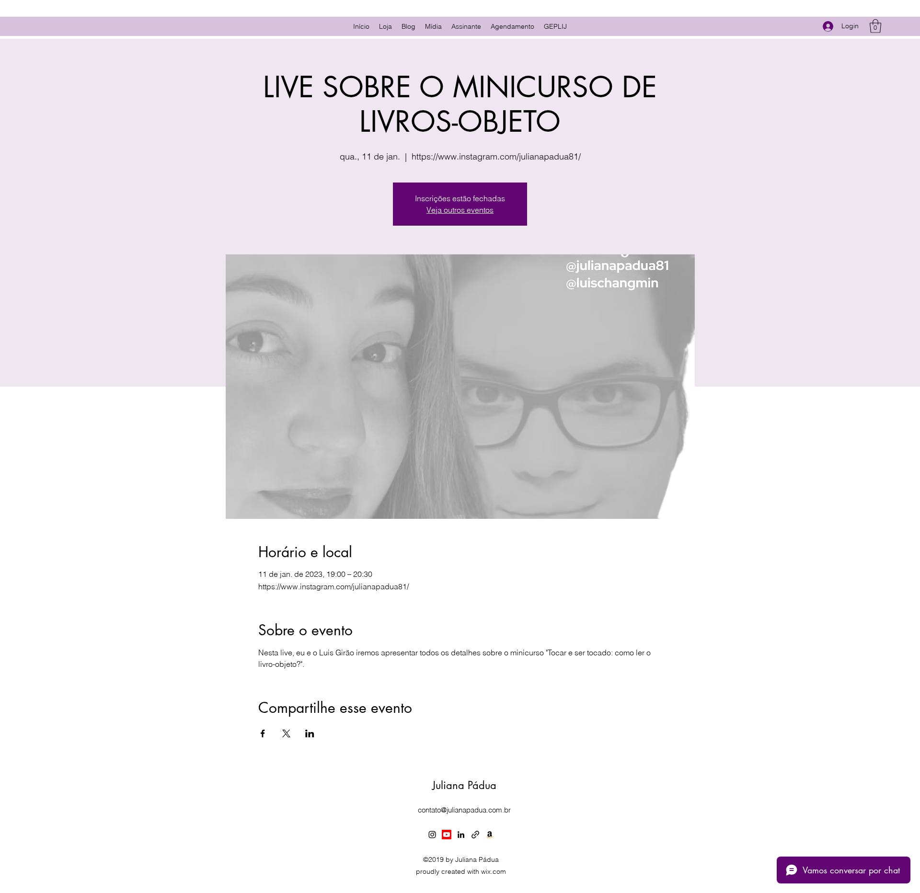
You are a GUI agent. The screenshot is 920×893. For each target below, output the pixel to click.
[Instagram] (432, 834)
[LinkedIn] (461, 834)
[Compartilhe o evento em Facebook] (262, 733)
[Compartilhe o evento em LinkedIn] (309, 733)
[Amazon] (489, 834)
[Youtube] (446, 834)
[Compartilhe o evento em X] (286, 733)
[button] (875, 26)
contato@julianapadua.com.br (464, 809)
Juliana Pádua (464, 785)
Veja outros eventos (460, 210)
